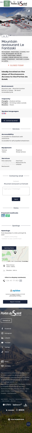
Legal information (4, 399)
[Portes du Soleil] (19, 3)
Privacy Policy (11, 399)
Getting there (9, 248)
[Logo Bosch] (20, 410)
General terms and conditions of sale (23, 399)
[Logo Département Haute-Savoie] (17, 405)
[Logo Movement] (10, 410)
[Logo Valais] (25, 404)
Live (1, 2)
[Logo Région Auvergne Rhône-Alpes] (7, 405)
